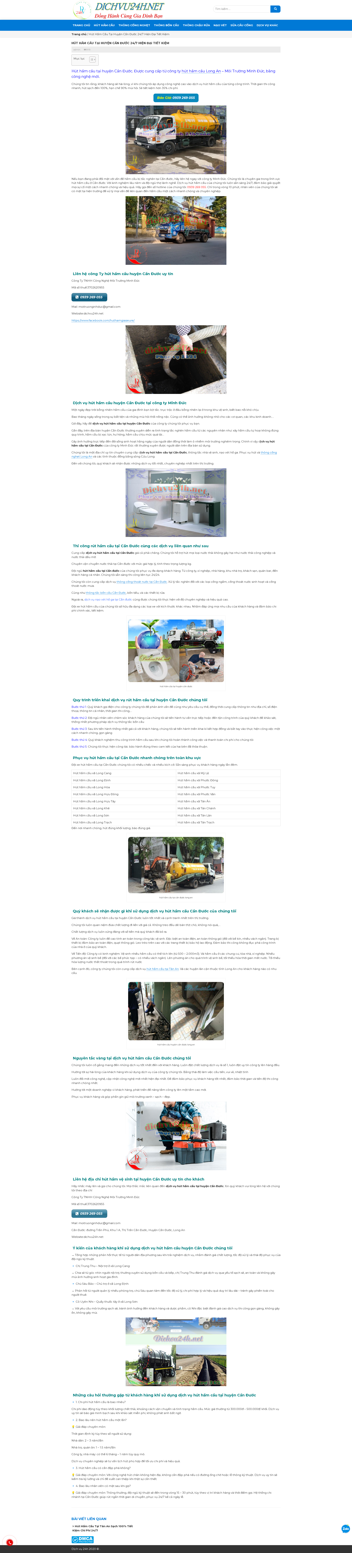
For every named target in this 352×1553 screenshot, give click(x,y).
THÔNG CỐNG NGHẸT (134, 25)
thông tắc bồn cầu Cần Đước (106, 592)
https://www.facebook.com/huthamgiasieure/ (103, 320)
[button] (91, 60)
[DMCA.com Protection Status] (83, 1539)
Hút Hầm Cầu (104, 25)
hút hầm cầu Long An (201, 71)
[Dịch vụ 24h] (118, 9)
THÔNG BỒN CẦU (166, 25)
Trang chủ (81, 25)
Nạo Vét (220, 25)
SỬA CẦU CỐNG (241, 25)
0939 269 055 (176, 98)
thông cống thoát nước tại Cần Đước (142, 581)
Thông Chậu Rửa (196, 25)
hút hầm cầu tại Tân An (162, 969)
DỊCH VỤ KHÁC (267, 25)
